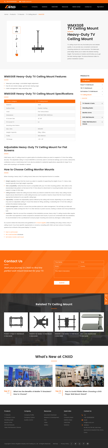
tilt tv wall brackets (11, 235)
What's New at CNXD (54, 357)
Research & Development (51, 417)
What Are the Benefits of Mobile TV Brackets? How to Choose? (32, 393)
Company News (68, 417)
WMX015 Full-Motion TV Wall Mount (40, 334)
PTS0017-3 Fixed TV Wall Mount (14, 334)
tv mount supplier (41, 223)
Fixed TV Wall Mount (87, 85)
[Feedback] (106, 303)
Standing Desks (87, 108)
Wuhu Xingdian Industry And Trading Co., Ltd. (25, 444)
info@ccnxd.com (89, 422)
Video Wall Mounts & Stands (89, 123)
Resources (65, 7)
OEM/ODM (55, 7)
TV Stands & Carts (88, 103)
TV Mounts (20, 14)
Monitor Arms (87, 113)
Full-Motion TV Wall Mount (89, 91)
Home (6, 14)
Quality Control (28, 420)
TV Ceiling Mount (31, 14)
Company (35, 7)
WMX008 (41, 14)
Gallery (46, 425)
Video (45, 422)
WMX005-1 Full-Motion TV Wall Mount (67, 334)
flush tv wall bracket (12, 232)
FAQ (45, 420)
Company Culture (29, 417)
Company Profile (29, 415)
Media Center (76, 7)
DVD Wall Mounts (88, 117)
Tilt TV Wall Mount (86, 88)
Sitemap (55, 444)
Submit (61, 283)
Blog (65, 415)
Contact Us (88, 7)
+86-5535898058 (89, 418)
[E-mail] (106, 295)
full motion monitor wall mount (15, 237)
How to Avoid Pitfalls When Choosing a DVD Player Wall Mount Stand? (83, 393)
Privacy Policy (65, 444)
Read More (8, 336)
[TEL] (106, 299)
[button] (17, 28)
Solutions (44, 7)
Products (24, 7)
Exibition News (68, 420)
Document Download (50, 415)
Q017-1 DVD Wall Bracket (88, 334)
